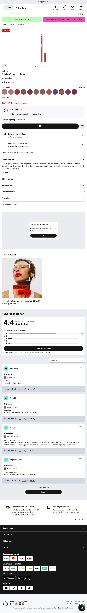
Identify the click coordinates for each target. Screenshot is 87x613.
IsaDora (5, 71)
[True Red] (74, 92)
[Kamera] (78, 14)
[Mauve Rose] (49, 92)
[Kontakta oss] (81, 607)
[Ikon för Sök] (82, 14)
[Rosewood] (68, 92)
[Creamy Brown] (36, 92)
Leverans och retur (10, 204)
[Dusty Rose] (42, 92)
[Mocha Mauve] (55, 92)
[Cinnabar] (23, 92)
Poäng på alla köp (43, 2)
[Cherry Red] (17, 92)
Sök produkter (10, 14)
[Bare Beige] (4, 92)
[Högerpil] (85, 19)
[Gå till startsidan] (21, 7)
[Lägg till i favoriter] (82, 126)
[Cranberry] (30, 92)
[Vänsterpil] (75, 519)
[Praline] (61, 92)
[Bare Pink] (11, 92)
